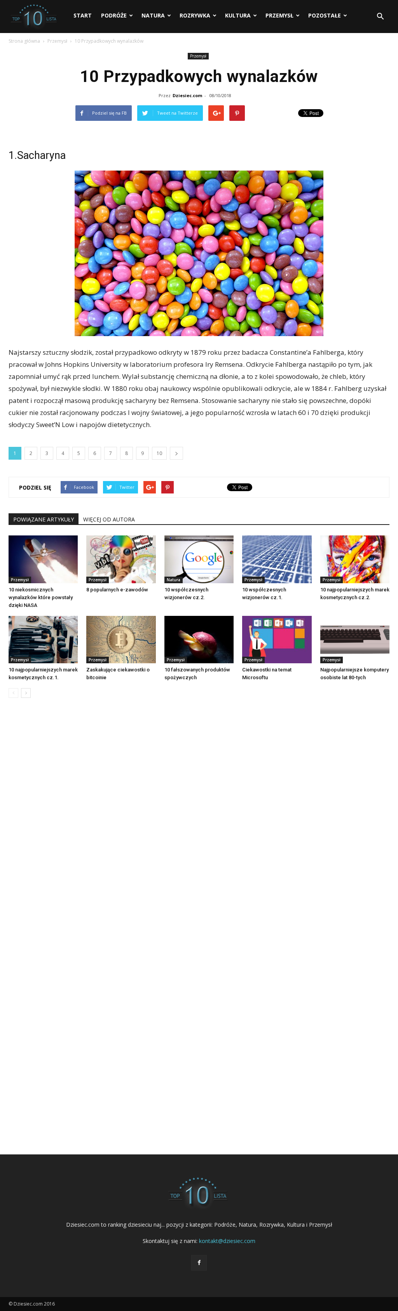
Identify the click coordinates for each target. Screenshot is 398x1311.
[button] (380, 16)
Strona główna (24, 41)
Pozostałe (324, 15)
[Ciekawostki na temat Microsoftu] (276, 640)
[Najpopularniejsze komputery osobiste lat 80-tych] (354, 640)
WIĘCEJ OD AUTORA (109, 519)
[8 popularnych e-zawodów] (120, 559)
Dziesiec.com (187, 95)
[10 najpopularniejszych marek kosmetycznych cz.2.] (354, 559)
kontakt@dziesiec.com (227, 1241)
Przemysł (279, 15)
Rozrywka (195, 15)
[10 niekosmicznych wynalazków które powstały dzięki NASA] (43, 559)
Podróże (114, 15)
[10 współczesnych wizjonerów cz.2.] (199, 559)
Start (82, 15)
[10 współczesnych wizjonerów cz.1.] (276, 559)
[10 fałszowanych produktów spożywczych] (199, 640)
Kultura (238, 15)
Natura (153, 15)
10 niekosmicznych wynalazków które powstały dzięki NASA (41, 597)
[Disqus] (199, 822)
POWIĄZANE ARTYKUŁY (43, 519)
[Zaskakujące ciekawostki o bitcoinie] (120, 640)
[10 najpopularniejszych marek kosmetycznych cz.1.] (43, 639)
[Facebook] (199, 1263)
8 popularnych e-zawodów (117, 590)
